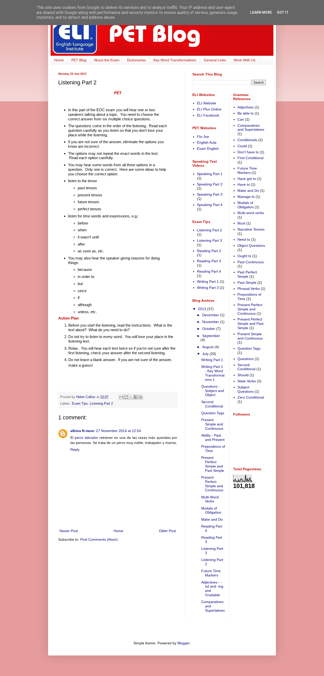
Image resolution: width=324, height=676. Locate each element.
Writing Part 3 (208, 288)
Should (243, 375)
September (211, 336)
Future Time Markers (211, 573)
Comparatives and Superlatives (250, 127)
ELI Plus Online (209, 109)
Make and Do (212, 519)
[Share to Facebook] (135, 397)
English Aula (206, 142)
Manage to (246, 197)
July (206, 354)
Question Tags (212, 413)
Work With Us (244, 60)
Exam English (208, 148)
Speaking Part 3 (209, 194)
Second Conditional (212, 404)
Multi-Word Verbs (210, 499)
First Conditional (250, 158)
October (209, 329)
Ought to (244, 256)
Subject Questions (245, 389)
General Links (215, 60)
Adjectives (245, 107)
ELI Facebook (208, 115)
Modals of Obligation (211, 510)
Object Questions (251, 245)
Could (242, 146)
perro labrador (86, 438)
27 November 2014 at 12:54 (118, 431)
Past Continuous (250, 262)
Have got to (246, 179)
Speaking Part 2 (209, 184)
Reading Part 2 (209, 251)
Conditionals (247, 140)
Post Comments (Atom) (99, 539)
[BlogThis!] (126, 397)
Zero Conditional (250, 397)
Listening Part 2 (101, 403)
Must (241, 223)
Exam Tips (80, 403)
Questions (245, 359)
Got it (283, 12)
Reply (74, 449)
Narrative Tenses (251, 229)
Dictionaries (136, 60)
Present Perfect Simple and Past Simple (212, 464)
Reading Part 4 (209, 271)
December (211, 315)
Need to (243, 239)
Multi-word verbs (250, 213)
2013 (202, 309)
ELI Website (206, 103)
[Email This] (121, 397)
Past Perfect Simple (247, 274)
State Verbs (246, 381)
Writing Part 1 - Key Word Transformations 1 (213, 373)
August (208, 347)
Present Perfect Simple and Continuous (212, 483)
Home (59, 60)
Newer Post (68, 531)
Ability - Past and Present (213, 437)
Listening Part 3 (209, 240)
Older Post (167, 531)
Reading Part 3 (209, 261)
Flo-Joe (203, 137)
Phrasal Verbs (248, 289)
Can (240, 119)
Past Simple (246, 282)
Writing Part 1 (208, 281)
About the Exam (106, 60)
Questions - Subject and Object (212, 390)
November (211, 322)
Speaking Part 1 (209, 174)
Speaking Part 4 (209, 205)
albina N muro (82, 431)
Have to (243, 184)
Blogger (183, 643)
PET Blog (78, 60)
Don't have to (248, 152)
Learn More (261, 12)
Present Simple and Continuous (212, 424)
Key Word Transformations (174, 60)
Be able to (245, 113)
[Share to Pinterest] (140, 397)
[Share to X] (130, 397)
